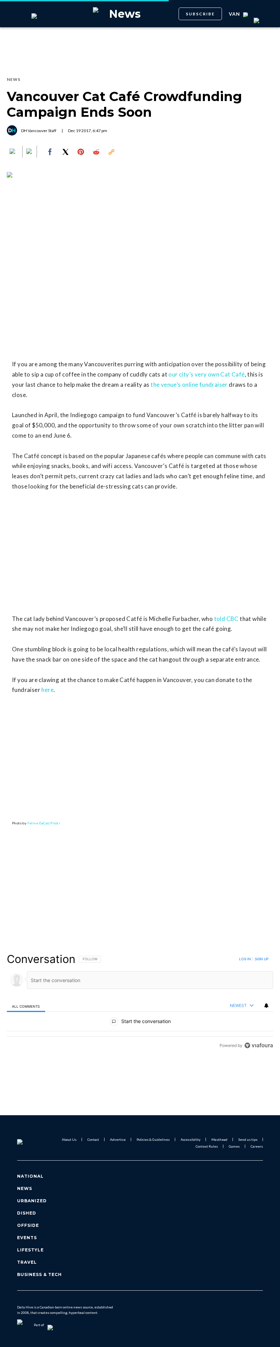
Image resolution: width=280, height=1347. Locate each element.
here (47, 689)
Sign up (261, 959)
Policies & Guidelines (153, 1139)
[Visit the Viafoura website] (258, 1045)
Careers (257, 1146)
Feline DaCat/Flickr (43, 823)
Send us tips (247, 1139)
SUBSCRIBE (200, 13)
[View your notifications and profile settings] (266, 1005)
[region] (140, 1002)
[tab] (26, 1005)
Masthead (219, 1139)
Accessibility (190, 1139)
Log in (245, 959)
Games (234, 1146)
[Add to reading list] (29, 151)
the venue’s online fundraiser (189, 384)
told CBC (226, 618)
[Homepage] (28, 1143)
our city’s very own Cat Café (206, 374)
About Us (69, 1139)
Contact (93, 1139)
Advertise (118, 1139)
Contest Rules (207, 1146)
